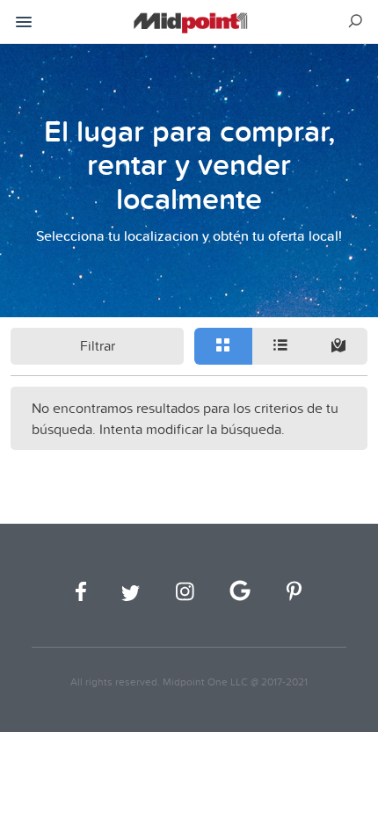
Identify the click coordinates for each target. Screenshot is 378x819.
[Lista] (281, 346)
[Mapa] (338, 346)
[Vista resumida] (223, 346)
